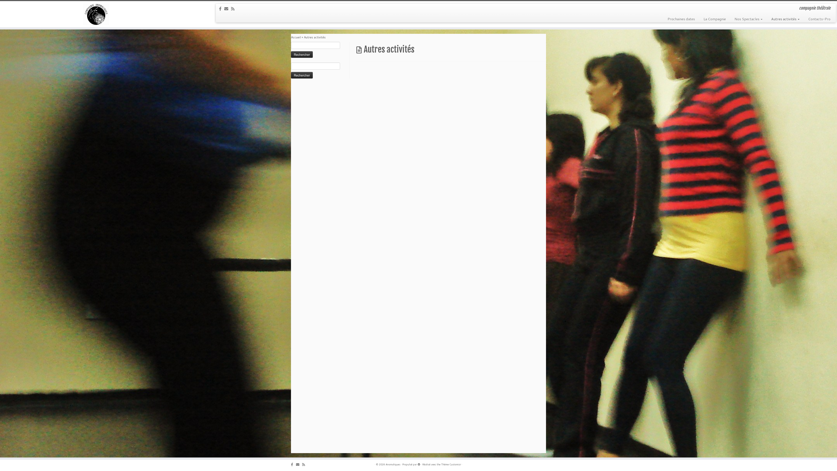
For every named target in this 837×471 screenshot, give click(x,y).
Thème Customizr (451, 464)
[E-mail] (227, 9)
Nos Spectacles (747, 18)
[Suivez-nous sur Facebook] (221, 9)
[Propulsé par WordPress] (418, 463)
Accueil (296, 37)
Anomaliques (393, 464)
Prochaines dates (681, 18)
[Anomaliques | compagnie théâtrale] (96, 14)
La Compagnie (715, 18)
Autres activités (784, 18)
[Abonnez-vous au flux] (234, 9)
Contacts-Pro (819, 18)
